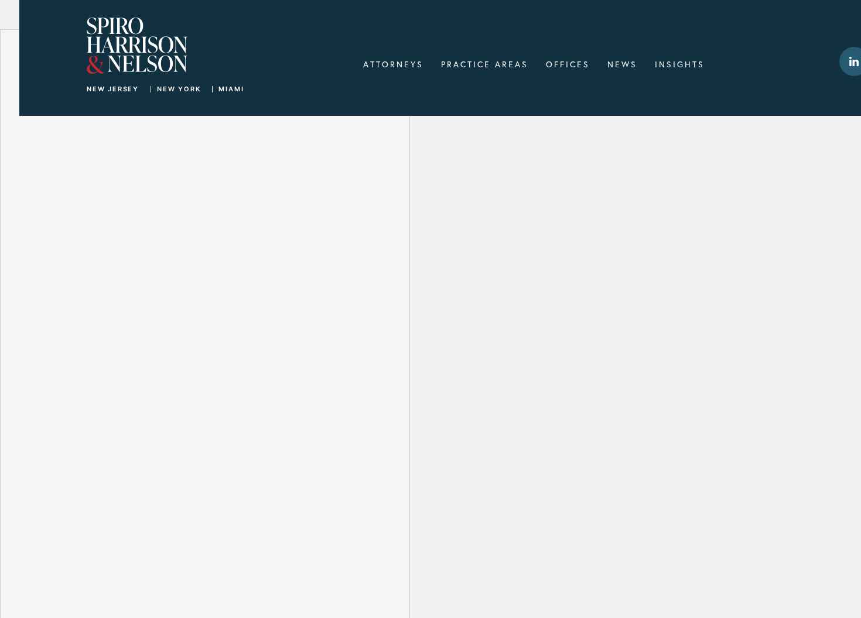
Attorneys (393, 64)
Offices (568, 64)
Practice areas (484, 64)
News (622, 64)
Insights (680, 64)
